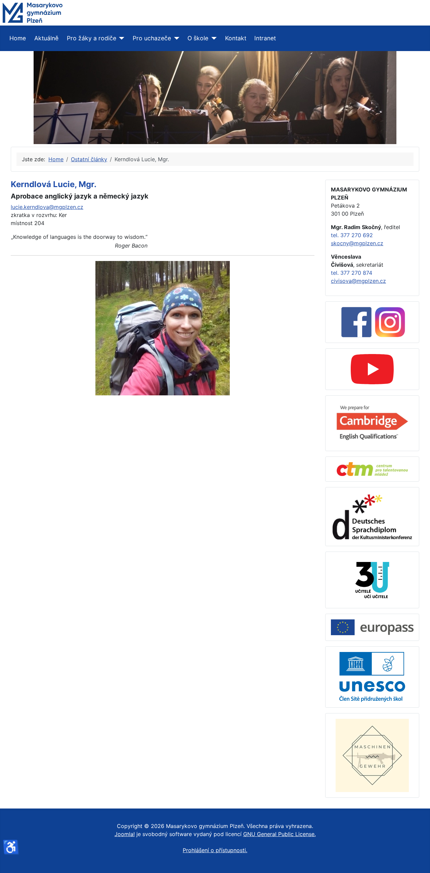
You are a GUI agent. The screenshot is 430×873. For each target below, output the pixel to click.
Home (17, 38)
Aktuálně (46, 38)
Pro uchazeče (152, 38)
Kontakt (235, 38)
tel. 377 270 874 (351, 272)
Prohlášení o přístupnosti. (215, 850)
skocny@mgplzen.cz (357, 243)
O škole (197, 38)
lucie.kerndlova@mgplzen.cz (47, 207)
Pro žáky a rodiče (91, 38)
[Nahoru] (418, 861)
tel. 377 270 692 (352, 235)
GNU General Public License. (279, 834)
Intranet (265, 38)
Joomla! (125, 834)
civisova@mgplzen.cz (358, 280)
